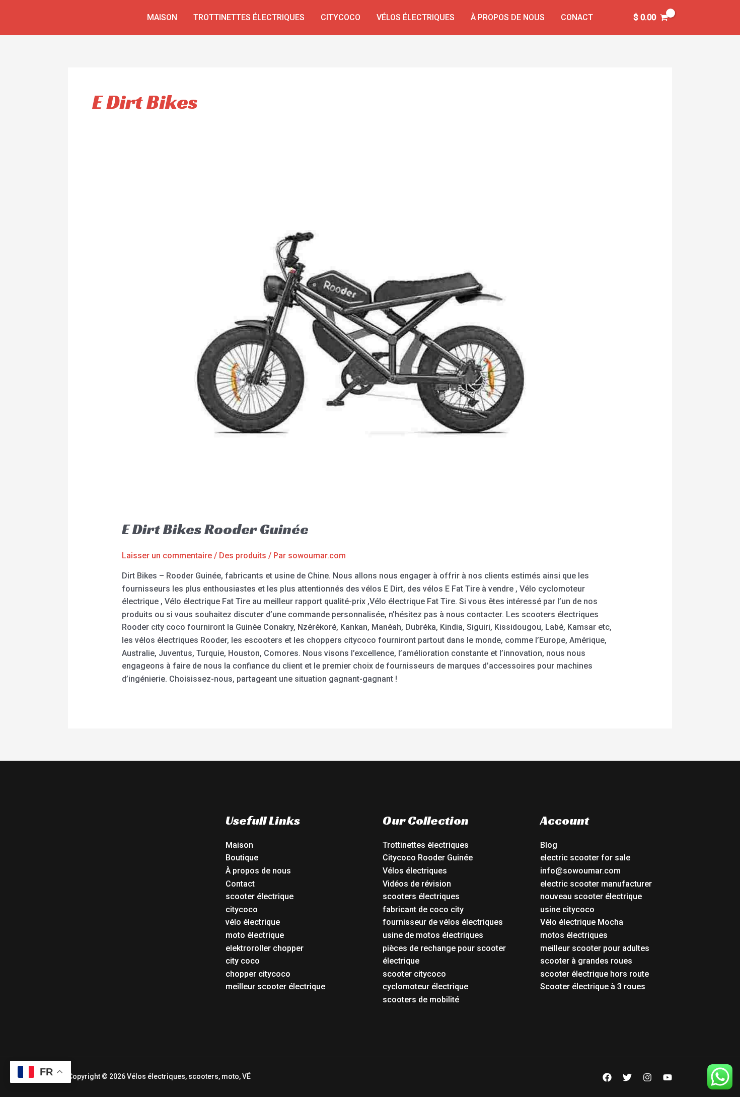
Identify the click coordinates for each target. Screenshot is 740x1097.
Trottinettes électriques (249, 17)
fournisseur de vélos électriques (443, 922)
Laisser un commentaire (167, 555)
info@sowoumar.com (580, 870)
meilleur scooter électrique (275, 986)
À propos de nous (508, 17)
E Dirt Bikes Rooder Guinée (215, 529)
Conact (577, 17)
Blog (548, 845)
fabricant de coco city (423, 909)
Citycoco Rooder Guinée (428, 857)
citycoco (242, 909)
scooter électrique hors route (594, 974)
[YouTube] (667, 1077)
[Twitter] (627, 1077)
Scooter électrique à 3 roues (592, 986)
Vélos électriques (416, 17)
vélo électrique (253, 922)
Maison (162, 17)
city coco (243, 961)
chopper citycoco (258, 974)
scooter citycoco (414, 974)
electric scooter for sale (585, 857)
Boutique (242, 857)
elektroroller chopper (265, 948)
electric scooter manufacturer (596, 884)
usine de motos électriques (433, 935)
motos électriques (574, 935)
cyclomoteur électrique (425, 986)
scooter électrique (259, 896)
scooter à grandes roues (586, 961)
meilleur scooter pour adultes (594, 948)
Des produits (242, 555)
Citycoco (340, 17)
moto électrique (255, 935)
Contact (240, 884)
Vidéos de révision (417, 884)
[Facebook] (607, 1077)
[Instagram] (647, 1077)
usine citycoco (567, 909)
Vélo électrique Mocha (581, 922)
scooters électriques (421, 896)
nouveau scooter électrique (591, 896)
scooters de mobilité (421, 999)
